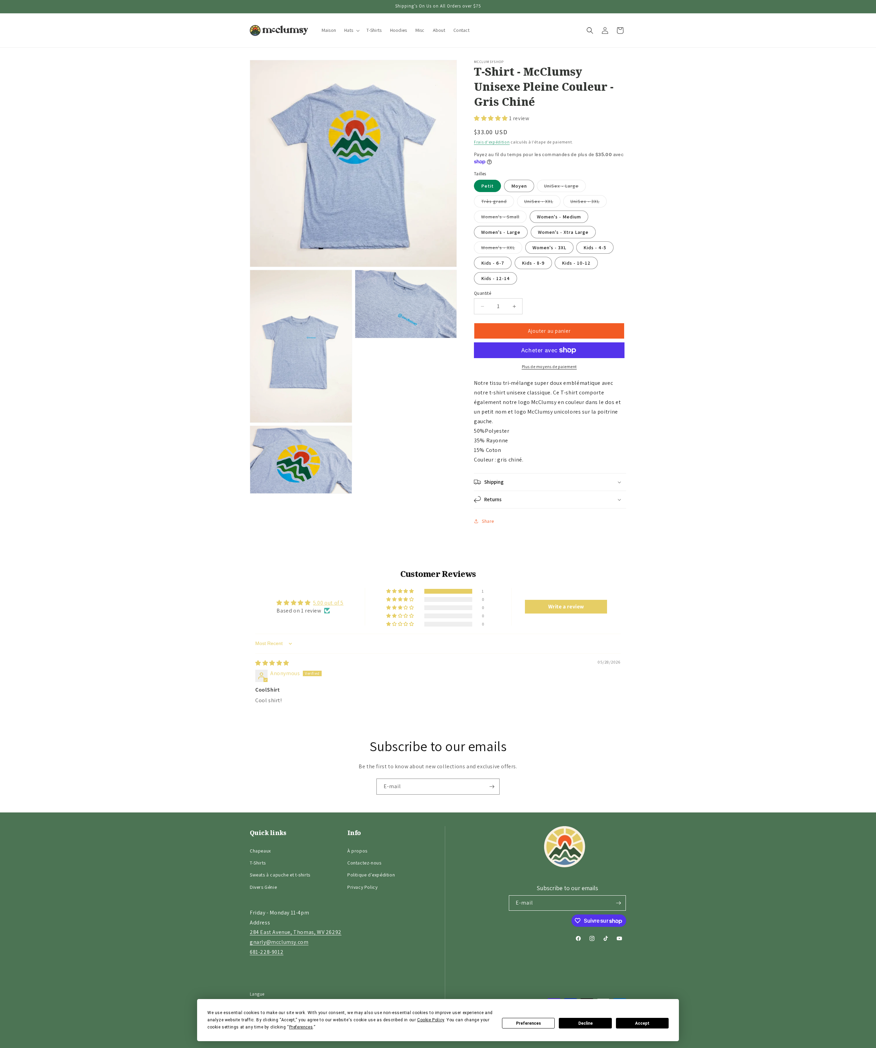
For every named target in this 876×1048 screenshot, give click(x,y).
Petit (487, 186)
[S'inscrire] (491, 787)
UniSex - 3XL (588, 202)
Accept (642, 1023)
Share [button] (488, 521)
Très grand (497, 202)
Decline (585, 1023)
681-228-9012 (266, 952)
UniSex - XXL (542, 202)
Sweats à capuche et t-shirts (280, 875)
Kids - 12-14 (495, 278)
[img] (272, 663)
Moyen (519, 186)
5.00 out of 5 (328, 602)
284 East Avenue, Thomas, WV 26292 (296, 932)
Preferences (528, 1023)
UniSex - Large (565, 187)
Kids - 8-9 (533, 263)
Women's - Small (504, 218)
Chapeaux (260, 851)
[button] (351, 30)
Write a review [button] (566, 606)
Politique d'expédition (371, 875)
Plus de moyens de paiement (549, 366)
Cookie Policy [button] (430, 1020)
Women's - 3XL (549, 247)
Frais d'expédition (492, 141)
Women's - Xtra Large (563, 232)
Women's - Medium (559, 217)
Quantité (482, 293)
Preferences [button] (301, 1027)
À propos (357, 851)
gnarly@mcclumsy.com (279, 942)
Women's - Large (500, 232)
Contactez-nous (364, 863)
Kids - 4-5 (594, 247)
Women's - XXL (501, 249)
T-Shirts (258, 863)
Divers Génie (263, 887)
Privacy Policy (362, 887)
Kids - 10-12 (576, 263)
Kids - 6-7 (492, 263)
